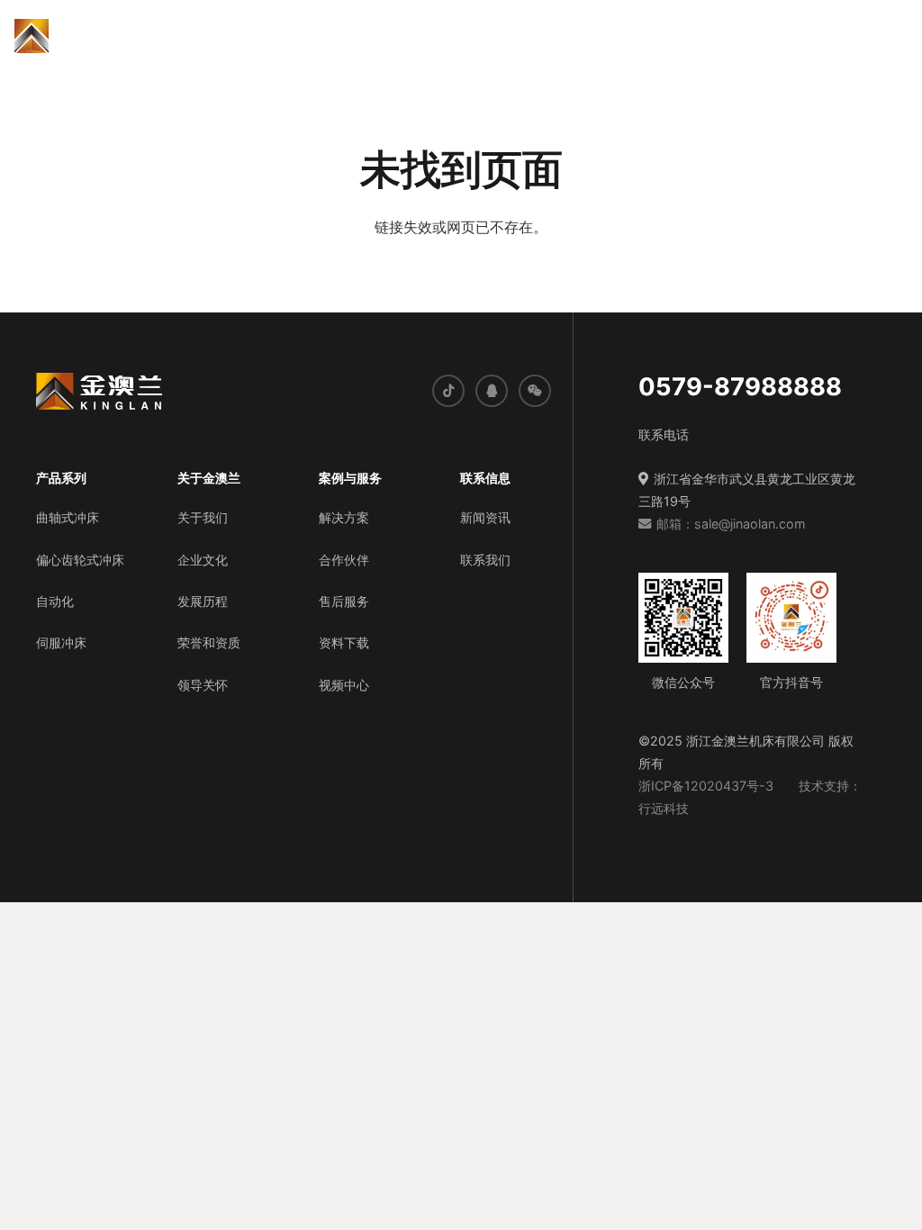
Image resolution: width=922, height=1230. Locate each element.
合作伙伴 (344, 559)
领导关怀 (202, 684)
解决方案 (344, 517)
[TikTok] (448, 391)
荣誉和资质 (208, 642)
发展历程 (202, 601)
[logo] (80, 36)
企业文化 (202, 559)
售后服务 (344, 601)
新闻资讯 (485, 517)
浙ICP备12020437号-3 (705, 785)
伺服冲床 (61, 642)
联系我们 (485, 559)
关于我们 (202, 517)
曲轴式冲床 (67, 517)
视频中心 (344, 684)
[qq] (491, 391)
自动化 (55, 601)
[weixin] (535, 391)
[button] (306, 36)
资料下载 (344, 642)
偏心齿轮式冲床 (80, 559)
